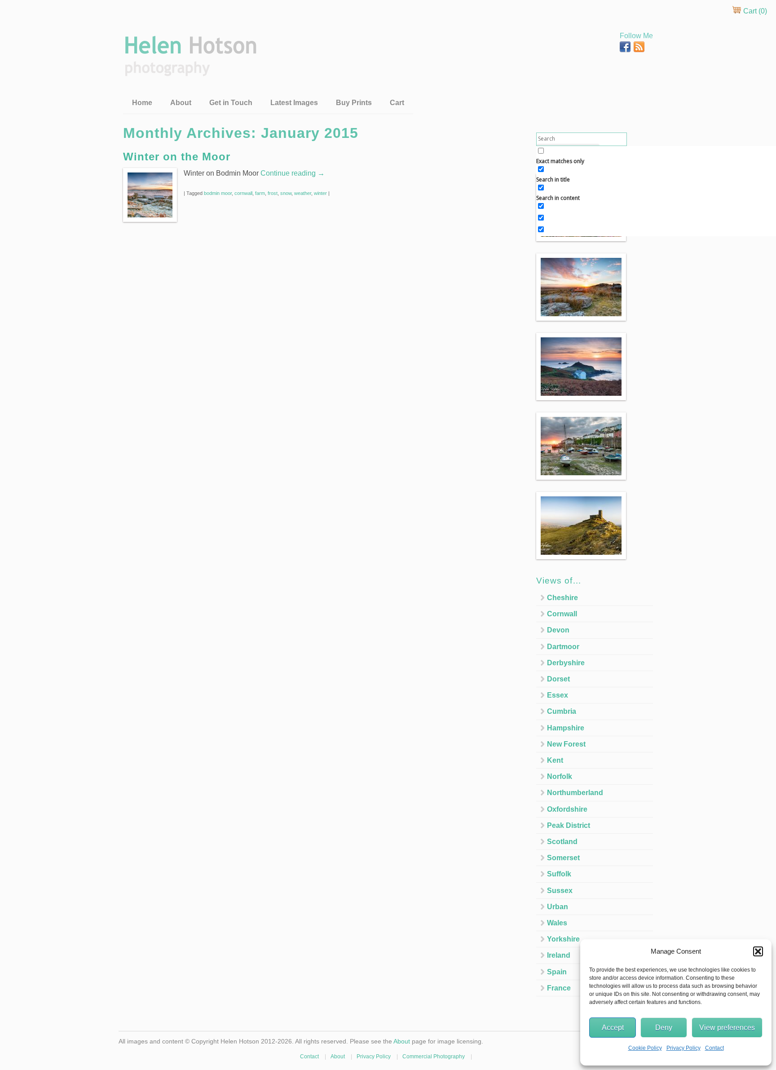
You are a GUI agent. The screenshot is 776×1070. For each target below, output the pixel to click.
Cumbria (561, 711)
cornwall (243, 193)
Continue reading (292, 173)
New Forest (566, 744)
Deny (663, 1027)
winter (320, 193)
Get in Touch (230, 102)
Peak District (568, 825)
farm (260, 193)
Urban (557, 907)
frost (273, 193)
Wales (557, 923)
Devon (558, 630)
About (180, 102)
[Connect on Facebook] (626, 49)
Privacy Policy (683, 1048)
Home (142, 102)
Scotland (562, 841)
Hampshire (565, 728)
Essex (557, 695)
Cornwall (562, 614)
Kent (555, 760)
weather (302, 193)
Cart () (754, 11)
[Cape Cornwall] (581, 368)
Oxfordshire (567, 809)
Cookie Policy (645, 1048)
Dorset (558, 679)
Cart (397, 102)
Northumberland (575, 792)
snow (285, 193)
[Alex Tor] (581, 288)
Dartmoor (563, 646)
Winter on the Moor (176, 156)
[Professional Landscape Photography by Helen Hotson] (189, 70)
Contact (714, 1048)
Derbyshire (566, 663)
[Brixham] (581, 447)
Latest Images (294, 102)
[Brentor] (581, 527)
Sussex (560, 890)
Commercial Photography (433, 1056)
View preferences (727, 1027)
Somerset (563, 858)
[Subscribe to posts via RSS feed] (639, 49)
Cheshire (562, 597)
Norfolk (559, 776)
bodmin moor (218, 193)
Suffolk (559, 874)
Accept (613, 1027)
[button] (758, 951)
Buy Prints (354, 102)
